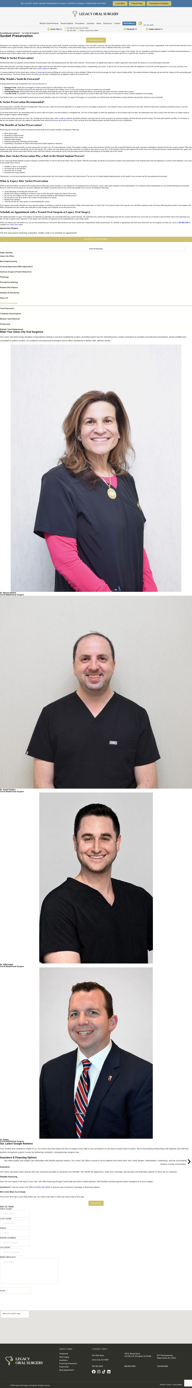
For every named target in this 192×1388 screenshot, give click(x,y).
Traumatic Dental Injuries (10, 314)
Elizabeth (132, 29)
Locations (90, 23)
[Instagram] (99, 1372)
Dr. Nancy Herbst (8, 593)
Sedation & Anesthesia (9, 293)
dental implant (42, 68)
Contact (117, 23)
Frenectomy (5, 324)
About (98, 23)
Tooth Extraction (7, 308)
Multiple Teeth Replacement (11, 329)
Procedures (79, 23)
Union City (56, 29)
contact (12, 224)
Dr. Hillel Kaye (6, 964)
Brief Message (8, 1257)
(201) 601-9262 (43, 1187)
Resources (107, 23)
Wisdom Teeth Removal (49, 23)
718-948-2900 (162, 1366)
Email (3, 1228)
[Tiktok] (104, 1372)
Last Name (6, 1218)
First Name (6, 1209)
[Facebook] (94, 1372)
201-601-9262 (184, 222)
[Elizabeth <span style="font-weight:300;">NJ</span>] (124, 29)
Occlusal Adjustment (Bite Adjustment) (16, 267)
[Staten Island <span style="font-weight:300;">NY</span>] (147, 29)
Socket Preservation (9, 303)
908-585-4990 (129, 1366)
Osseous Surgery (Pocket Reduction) (15, 272)
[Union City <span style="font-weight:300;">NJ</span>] (48, 29)
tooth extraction (32, 84)
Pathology (4, 277)
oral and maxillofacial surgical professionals (103, 51)
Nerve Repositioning (8, 261)
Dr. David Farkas (7, 789)
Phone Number (8, 1238)
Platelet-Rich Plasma (9, 287)
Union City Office (7, 256)
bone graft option (61, 120)
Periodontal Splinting (9, 282)
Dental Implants (67, 23)
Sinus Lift (4, 298)
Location (5, 1247)
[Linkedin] (109, 1372)
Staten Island (156, 29)
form (16, 224)
